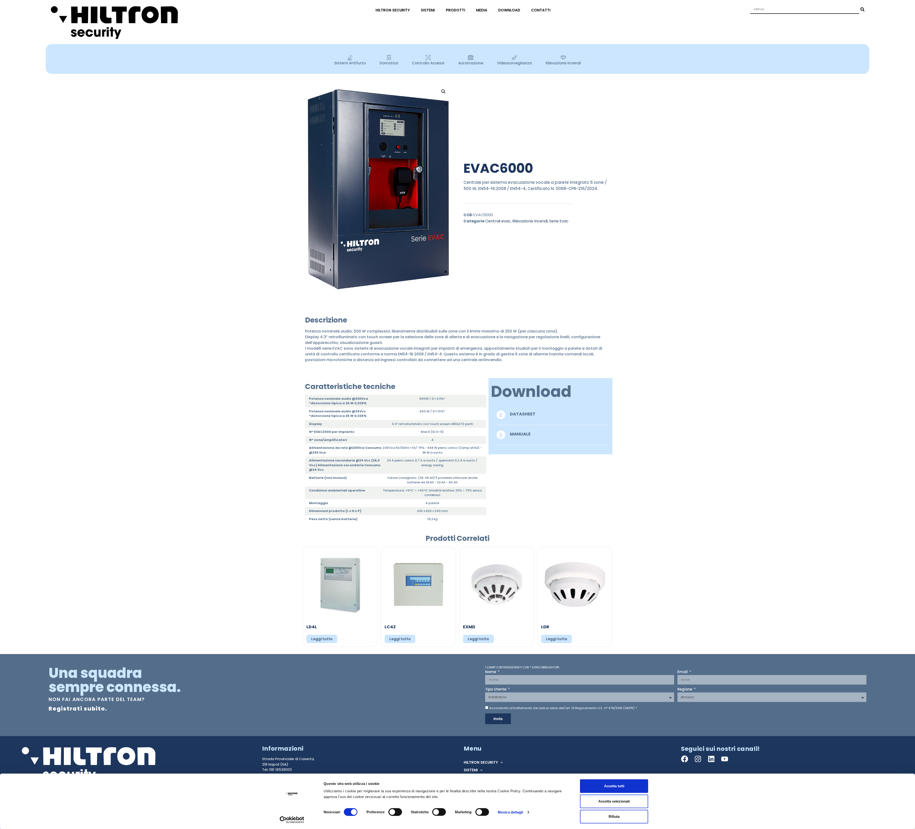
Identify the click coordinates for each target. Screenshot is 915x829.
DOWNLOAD (509, 10)
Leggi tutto (321, 638)
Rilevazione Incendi (530, 221)
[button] (443, 91)
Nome (491, 672)
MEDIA (481, 10)
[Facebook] (684, 758)
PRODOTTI (455, 10)
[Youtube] (724, 758)
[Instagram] (698, 758)
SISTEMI (428, 10)
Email (683, 672)
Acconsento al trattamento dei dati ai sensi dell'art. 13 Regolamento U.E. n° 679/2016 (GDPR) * (563, 708)
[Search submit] (861, 9)
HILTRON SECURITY (393, 10)
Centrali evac (498, 221)
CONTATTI (540, 10)
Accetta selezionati (614, 801)
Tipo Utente (496, 689)
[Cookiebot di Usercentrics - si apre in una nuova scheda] (292, 819)
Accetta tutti (614, 786)
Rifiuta (614, 816)
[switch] (395, 812)
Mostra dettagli (510, 812)
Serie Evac (559, 221)
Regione (685, 689)
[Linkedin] (711, 758)
